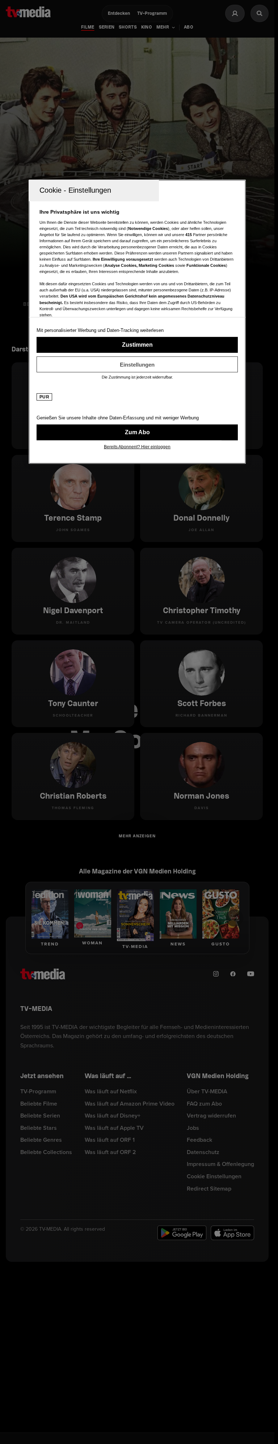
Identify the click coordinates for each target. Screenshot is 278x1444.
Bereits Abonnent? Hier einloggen (137, 446)
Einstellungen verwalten (137, 364)
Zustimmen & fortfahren (137, 345)
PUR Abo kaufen (137, 432)
